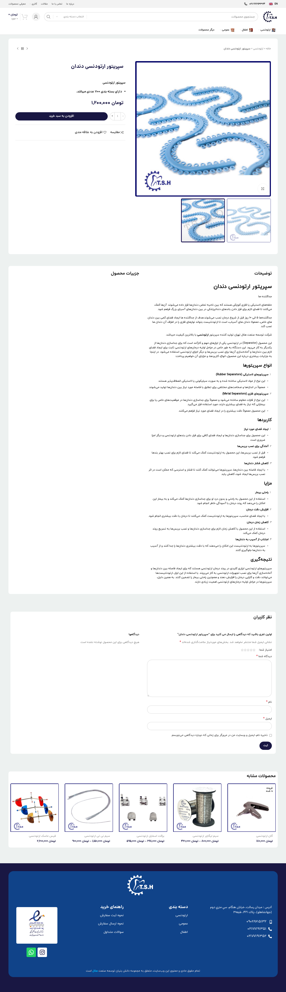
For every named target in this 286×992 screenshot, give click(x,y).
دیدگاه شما (264, 656)
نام (269, 702)
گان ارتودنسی (264, 836)
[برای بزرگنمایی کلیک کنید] (263, 189)
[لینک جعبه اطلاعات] (273, 4)
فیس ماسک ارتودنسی (42, 836)
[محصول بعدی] (17, 48)
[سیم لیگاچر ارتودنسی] (197, 807)
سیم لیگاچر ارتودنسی (206, 836)
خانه (268, 49)
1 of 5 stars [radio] (254, 650)
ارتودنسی (258, 49)
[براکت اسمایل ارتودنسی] (143, 807)
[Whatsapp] (31, 952)
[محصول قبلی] (27, 48)
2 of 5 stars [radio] (251, 650)
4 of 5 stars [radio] (245, 650)
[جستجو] (48, 16)
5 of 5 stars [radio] (242, 650)
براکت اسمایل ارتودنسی (150, 836)
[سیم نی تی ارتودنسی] (89, 807)
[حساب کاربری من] (36, 17)
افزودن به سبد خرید (61, 116)
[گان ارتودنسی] (251, 807)
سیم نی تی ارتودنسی (97, 836)
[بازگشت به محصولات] (22, 48)
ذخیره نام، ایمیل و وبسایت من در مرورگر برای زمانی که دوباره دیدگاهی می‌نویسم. (219, 735)
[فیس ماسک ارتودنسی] (34, 807)
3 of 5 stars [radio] (248, 650)
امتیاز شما (265, 650)
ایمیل (267, 719)
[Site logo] (270, 16)
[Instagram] (42, 952)
